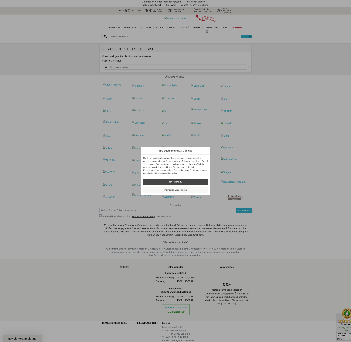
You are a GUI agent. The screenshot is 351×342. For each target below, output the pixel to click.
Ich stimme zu (175, 182)
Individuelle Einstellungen (175, 190)
